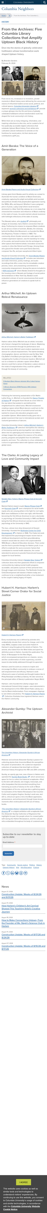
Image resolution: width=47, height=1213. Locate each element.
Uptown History (9, 867)
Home (4, 15)
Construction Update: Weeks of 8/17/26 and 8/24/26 (23, 936)
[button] (2, 2)
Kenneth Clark (10, 508)
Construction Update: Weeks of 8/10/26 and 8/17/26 (23, 947)
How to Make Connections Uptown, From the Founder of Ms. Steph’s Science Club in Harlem (23, 923)
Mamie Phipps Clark (32, 506)
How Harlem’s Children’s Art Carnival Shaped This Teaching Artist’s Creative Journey (21, 908)
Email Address (9, 842)
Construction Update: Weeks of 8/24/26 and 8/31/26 (21, 896)
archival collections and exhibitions (23, 108)
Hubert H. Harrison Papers (11, 635)
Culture (36, 867)
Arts (17, 867)
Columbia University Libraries (25, 106)
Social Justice (22, 865)
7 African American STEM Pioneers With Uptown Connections (19, 388)
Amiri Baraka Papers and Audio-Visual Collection (20, 189)
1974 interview (8, 270)
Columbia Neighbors (18, 8)
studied (23, 221)
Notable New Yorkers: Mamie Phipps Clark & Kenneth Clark (22, 500)
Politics (32, 865)
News (11, 15)
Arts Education (26, 867)
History (5, 21)
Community (11, 865)
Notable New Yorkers (32, 560)
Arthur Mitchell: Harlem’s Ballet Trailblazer (18, 337)
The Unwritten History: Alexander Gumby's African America (21, 753)
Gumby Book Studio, (20, 777)
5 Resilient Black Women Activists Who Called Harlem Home (21, 382)
